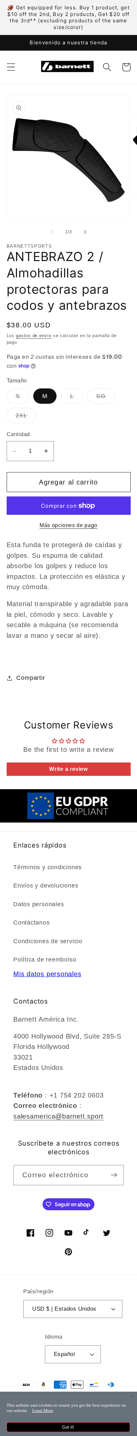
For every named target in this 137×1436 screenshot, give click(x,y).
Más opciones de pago (68, 525)
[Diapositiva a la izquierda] (51, 232)
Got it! (68, 1427)
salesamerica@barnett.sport (58, 1116)
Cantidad (18, 434)
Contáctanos (31, 922)
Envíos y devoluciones (45, 885)
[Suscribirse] (113, 1175)
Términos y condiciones (47, 867)
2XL (26, 417)
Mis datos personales (47, 974)
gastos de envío (34, 335)
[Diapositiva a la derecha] (85, 232)
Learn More (42, 1410)
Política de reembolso (44, 959)
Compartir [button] (30, 677)
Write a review (68, 769)
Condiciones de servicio (47, 941)
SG (105, 398)
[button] (10, 67)
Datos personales (38, 904)
